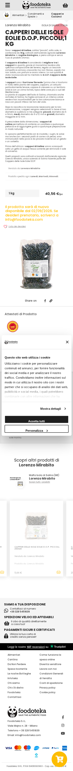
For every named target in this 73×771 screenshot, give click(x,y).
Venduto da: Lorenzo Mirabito (29, 556)
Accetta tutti (36, 421)
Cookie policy (47, 692)
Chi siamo (14, 683)
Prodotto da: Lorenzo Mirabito (29, 563)
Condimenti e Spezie (36, 15)
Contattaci (14, 697)
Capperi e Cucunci (57, 15)
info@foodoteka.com (28, 735)
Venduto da (24, 168)
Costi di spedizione (51, 683)
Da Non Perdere (17, 664)
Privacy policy (47, 687)
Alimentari (18, 15)
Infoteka (13, 678)
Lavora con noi (48, 669)
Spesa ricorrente (17, 669)
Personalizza (34, 430)
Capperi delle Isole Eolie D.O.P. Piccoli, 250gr (37, 548)
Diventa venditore (50, 664)
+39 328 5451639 (20, 611)
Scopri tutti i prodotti (39, 482)
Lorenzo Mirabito (17, 25)
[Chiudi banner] (67, 342)
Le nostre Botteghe (19, 673)
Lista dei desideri (17, 226)
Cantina (13, 659)
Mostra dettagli (50, 408)
